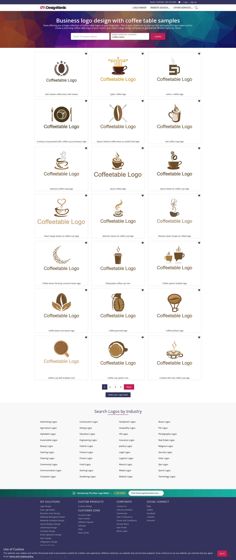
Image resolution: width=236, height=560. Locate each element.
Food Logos (85, 464)
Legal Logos (124, 452)
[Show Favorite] (179, 2)
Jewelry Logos (125, 446)
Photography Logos (167, 434)
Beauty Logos (46, 446)
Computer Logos (48, 476)
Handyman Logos (127, 421)
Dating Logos (86, 427)
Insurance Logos (126, 440)
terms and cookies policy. (21, 556)
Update (158, 36)
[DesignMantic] (53, 7)
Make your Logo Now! (118, 394)
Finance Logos (86, 452)
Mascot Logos (125, 464)
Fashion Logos (86, 446)
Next (129, 386)
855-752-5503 (170, 2)
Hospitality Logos (127, 427)
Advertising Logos (48, 421)
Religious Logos (165, 446)
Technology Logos (166, 476)
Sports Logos (164, 470)
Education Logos (87, 434)
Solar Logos (163, 458)
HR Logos (123, 434)
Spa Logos (163, 464)
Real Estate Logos (166, 440)
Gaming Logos (86, 470)
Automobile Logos (48, 440)
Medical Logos (126, 476)
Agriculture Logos (48, 427)
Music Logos (164, 421)
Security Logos (165, 452)
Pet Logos (163, 427)
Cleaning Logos (47, 458)
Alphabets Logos (48, 434)
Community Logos (48, 464)
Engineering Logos (88, 440)
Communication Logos (50, 470)
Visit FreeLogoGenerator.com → (146, 493)
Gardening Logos (88, 476)
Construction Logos (89, 421)
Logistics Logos (126, 458)
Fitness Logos (86, 458)
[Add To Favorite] (86, 53)
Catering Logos (47, 452)
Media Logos (125, 470)
